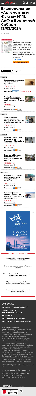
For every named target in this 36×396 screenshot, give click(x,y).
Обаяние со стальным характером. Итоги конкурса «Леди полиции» (13, 178)
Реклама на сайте (19, 307)
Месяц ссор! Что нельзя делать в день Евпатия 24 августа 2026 (18, 259)
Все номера (17, 59)
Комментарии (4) (10, 185)
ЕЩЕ (19, 109)
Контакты (6, 307)
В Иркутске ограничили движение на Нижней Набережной (18, 290)
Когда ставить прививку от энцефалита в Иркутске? (14, 82)
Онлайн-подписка (20, 62)
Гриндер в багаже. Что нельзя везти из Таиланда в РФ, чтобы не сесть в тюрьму (14, 140)
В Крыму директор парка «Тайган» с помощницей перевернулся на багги (18, 282)
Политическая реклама (12, 313)
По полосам (6, 71)
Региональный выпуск (9, 73)
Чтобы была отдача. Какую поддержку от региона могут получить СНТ (14, 99)
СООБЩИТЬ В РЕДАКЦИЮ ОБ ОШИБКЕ (17, 321)
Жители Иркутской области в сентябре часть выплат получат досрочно (18, 274)
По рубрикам (16, 71)
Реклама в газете (9, 310)
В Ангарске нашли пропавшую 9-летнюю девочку (18, 266)
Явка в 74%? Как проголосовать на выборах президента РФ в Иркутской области (14, 120)
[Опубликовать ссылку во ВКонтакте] (14, 109)
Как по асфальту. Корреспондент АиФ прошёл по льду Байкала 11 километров (14, 195)
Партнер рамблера (19, 386)
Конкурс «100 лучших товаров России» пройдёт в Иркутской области (13, 157)
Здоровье (15, 91)
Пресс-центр (7, 316)
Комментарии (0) (10, 88)
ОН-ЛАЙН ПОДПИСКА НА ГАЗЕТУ (14, 318)
